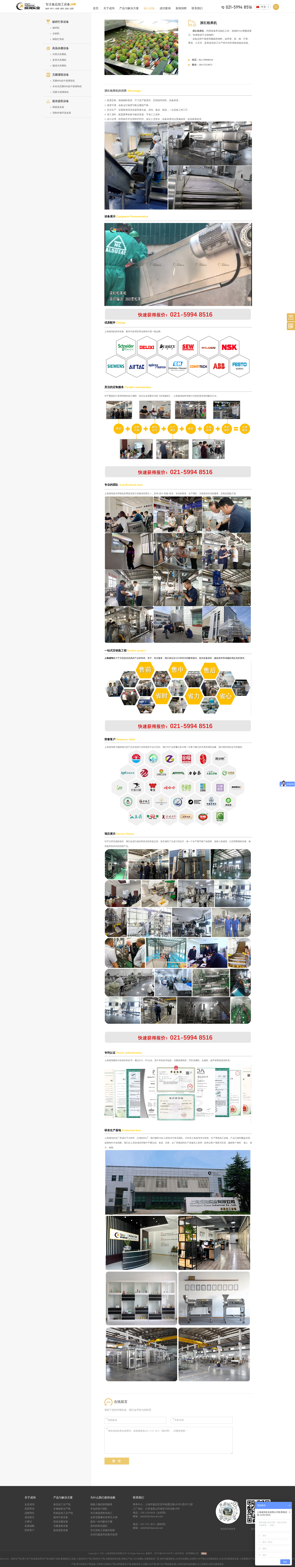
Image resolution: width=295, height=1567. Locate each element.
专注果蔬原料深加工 (101, 1513)
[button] (138, 71)
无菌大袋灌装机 (61, 92)
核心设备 (149, 8)
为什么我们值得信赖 (102, 1497)
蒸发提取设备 (60, 1530)
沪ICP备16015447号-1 (164, 1553)
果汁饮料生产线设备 (86, 1564)
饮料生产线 (16, 1559)
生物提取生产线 (62, 1509)
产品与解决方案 (129, 8)
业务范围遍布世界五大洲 (103, 1517)
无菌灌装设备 (60, 1526)
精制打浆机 (58, 39)
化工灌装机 (202, 1564)
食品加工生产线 (62, 1504)
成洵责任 (29, 1517)
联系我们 (197, 8)
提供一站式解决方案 (101, 1521)
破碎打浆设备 (60, 1517)
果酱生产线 (126, 1559)
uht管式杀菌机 (182, 1559)
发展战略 (29, 1526)
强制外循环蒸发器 (62, 113)
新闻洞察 (181, 8)
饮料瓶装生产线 (123, 1564)
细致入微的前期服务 (101, 1504)
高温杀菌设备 (60, 1521)
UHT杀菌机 (138, 1559)
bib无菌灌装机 (212, 1559)
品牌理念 (29, 1513)
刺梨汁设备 (54, 1559)
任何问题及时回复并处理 (103, 1534)
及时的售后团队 (99, 1526)
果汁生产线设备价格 (166, 1564)
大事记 (28, 1521)
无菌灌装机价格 (113, 1559)
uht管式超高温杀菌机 (187, 1564)
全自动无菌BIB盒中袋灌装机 (67, 86)
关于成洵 (108, 8)
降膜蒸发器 (58, 107)
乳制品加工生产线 (63, 1513)
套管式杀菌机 (59, 60)
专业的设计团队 (99, 1509)
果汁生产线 (27, 1559)
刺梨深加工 (137, 1564)
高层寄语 (29, 1509)
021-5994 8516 (239, 7)
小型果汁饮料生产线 (106, 1564)
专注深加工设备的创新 (102, 1530)
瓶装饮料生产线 (41, 1559)
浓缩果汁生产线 (197, 1559)
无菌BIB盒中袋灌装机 (64, 81)
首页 (95, 8)
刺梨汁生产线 (149, 1564)
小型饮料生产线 (83, 1559)
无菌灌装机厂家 (151, 1559)
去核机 (56, 33)
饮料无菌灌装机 (167, 1559)
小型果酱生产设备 (248, 1559)
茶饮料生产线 (98, 1559)
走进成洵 (29, 1504)
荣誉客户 (29, 1530)
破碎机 (56, 28)
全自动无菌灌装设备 (229, 1559)
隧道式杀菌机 (59, 66)
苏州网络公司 (192, 1553)
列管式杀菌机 (59, 54)
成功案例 (165, 8)
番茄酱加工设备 (68, 1559)
